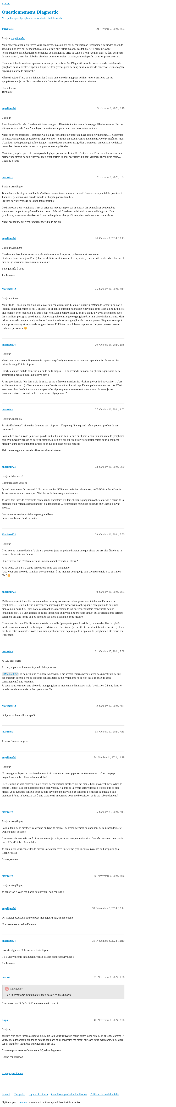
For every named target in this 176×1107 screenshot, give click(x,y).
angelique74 (18, 38)
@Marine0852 (10, 674)
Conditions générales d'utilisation (69, 1094)
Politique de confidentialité (104, 1094)
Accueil (6, 1094)
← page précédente (12, 1073)
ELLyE (6, 3)
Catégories (19, 1094)
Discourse (21, 1102)
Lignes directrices (38, 1094)
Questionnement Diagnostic (30, 12)
